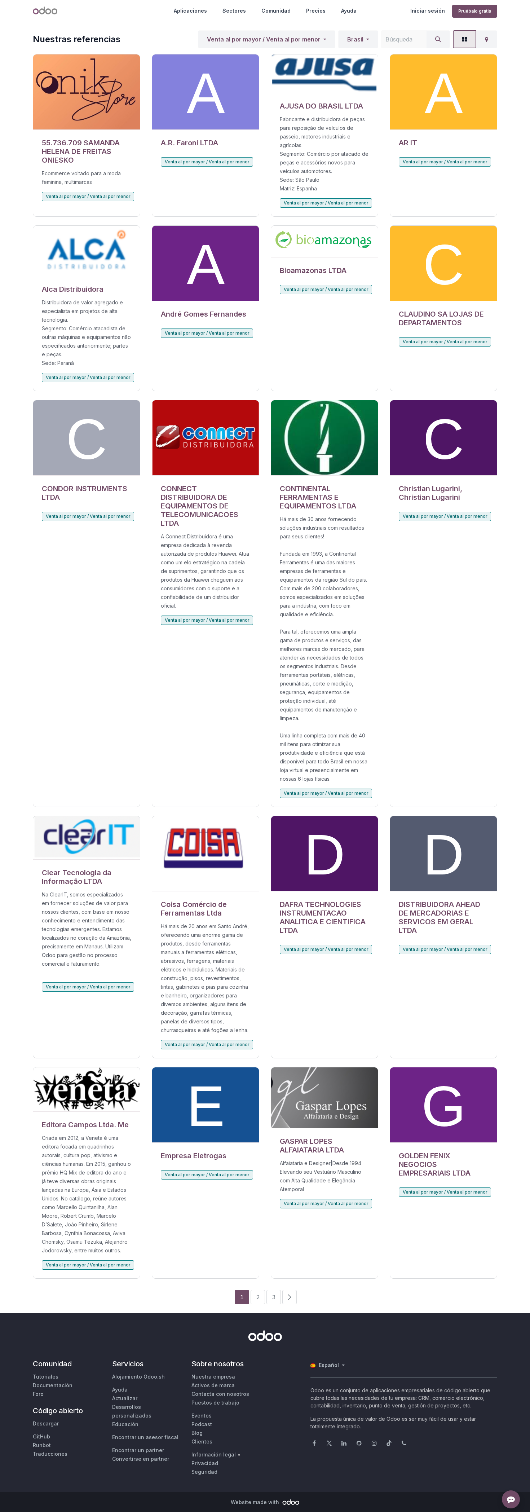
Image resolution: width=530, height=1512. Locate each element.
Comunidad (276, 11)
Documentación (52, 1385)
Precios (316, 11)
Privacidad (204, 1463)
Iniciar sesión (427, 11)
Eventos (201, 1415)
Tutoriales (45, 1377)
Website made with (256, 1502)
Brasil (355, 39)
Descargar (46, 1423)
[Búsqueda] (438, 39)
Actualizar (124, 1398)
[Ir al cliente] (86, 92)
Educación (125, 1424)
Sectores (234, 11)
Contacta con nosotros (220, 1394)
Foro (38, 1394)
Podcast (201, 1424)
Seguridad (204, 1472)
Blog (197, 1433)
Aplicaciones (190, 11)
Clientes (201, 1441)
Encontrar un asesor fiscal (145, 1437)
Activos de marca (213, 1385)
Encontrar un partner (138, 1450)
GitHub (41, 1436)
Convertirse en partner (140, 1459)
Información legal (213, 1454)
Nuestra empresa (213, 1377)
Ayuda (349, 11)
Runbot (42, 1445)
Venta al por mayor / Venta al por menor (264, 39)
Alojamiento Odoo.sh (138, 1377)
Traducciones (50, 1454)
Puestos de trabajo (215, 1402)
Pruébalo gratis (474, 11)
